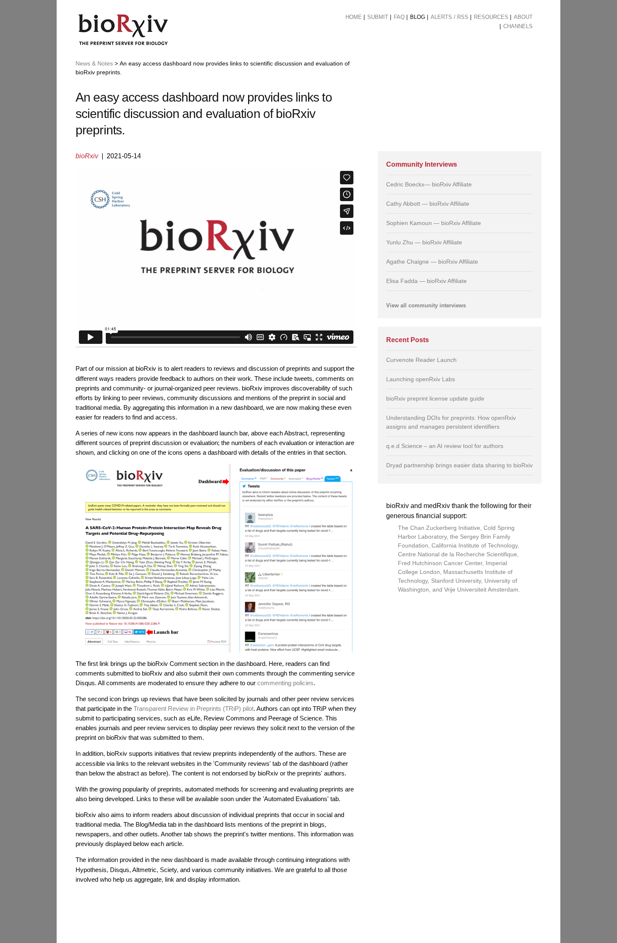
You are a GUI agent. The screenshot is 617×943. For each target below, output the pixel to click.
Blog (417, 17)
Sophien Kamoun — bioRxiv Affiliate (433, 223)
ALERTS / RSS (449, 17)
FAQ (399, 17)
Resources (491, 17)
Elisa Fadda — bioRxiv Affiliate (426, 281)
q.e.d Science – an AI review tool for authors (444, 446)
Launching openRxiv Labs (420, 379)
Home (353, 17)
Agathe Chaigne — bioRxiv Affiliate (432, 261)
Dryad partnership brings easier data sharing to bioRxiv (459, 465)
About (523, 17)
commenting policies (285, 682)
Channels (518, 26)
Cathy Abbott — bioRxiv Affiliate (427, 203)
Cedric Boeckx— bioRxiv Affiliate (429, 184)
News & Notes (94, 63)
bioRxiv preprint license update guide (435, 398)
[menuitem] (353, 17)
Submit (377, 17)
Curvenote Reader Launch (421, 359)
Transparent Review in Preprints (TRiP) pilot (193, 708)
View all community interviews (426, 306)
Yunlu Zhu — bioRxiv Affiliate (424, 242)
